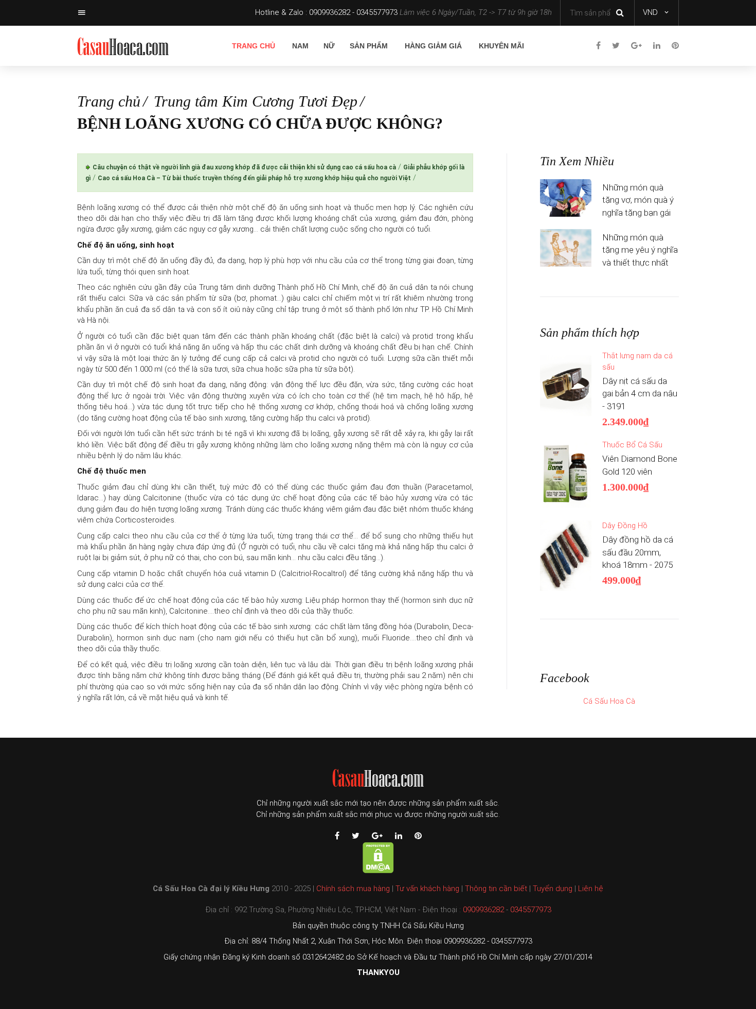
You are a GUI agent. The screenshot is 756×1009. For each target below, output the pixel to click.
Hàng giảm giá (433, 46)
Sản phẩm (369, 46)
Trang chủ (253, 46)
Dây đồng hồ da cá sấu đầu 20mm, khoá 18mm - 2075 (637, 552)
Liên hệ (590, 888)
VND (650, 12)
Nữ (329, 46)
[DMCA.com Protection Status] (378, 857)
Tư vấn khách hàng (427, 888)
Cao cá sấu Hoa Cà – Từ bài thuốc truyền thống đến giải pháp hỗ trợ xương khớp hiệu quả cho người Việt (254, 178)
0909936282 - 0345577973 (353, 12)
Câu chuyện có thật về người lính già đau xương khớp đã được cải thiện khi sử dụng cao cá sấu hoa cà (244, 167)
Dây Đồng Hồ (624, 525)
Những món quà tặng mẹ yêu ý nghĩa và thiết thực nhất (640, 250)
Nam (300, 46)
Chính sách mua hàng (353, 888)
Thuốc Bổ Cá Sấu (632, 444)
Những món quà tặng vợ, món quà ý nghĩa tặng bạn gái (638, 200)
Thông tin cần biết (496, 888)
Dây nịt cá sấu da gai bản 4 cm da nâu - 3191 (639, 393)
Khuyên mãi (501, 46)
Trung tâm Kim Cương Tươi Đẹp (255, 101)
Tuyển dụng (552, 888)
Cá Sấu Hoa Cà (609, 701)
